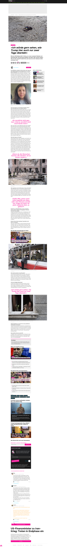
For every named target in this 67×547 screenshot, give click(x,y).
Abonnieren (28, 444)
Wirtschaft (18, 2)
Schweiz (10, 2)
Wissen (32, 2)
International (14, 2)
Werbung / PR (19, 545)
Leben (24, 2)
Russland (25, 395)
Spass (26, 2)
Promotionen (43, 2)
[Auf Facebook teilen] (11, 63)
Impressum (27, 545)
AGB (30, 545)
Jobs (23, 545)
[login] (1, 546)
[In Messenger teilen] (13, 63)
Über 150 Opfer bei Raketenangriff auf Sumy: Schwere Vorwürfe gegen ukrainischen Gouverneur (21, 362)
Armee (18, 395)
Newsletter (14, 545)
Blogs (34, 2)
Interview (13, 398)
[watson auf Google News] (28, 63)
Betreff (12, 455)
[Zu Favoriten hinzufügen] (19, 63)
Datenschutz (34, 545)
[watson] (10, 0)
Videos (39, 2)
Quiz (36, 2)
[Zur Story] (28, 534)
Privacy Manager (40, 545)
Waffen (21, 395)
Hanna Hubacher (16, 67)
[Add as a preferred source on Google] (23, 63)
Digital (29, 2)
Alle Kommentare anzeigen (21, 524)
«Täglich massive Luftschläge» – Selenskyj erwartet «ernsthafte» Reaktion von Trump (21, 367)
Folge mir (28, 67)
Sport (21, 2)
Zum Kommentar (15, 483)
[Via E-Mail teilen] (15, 63)
